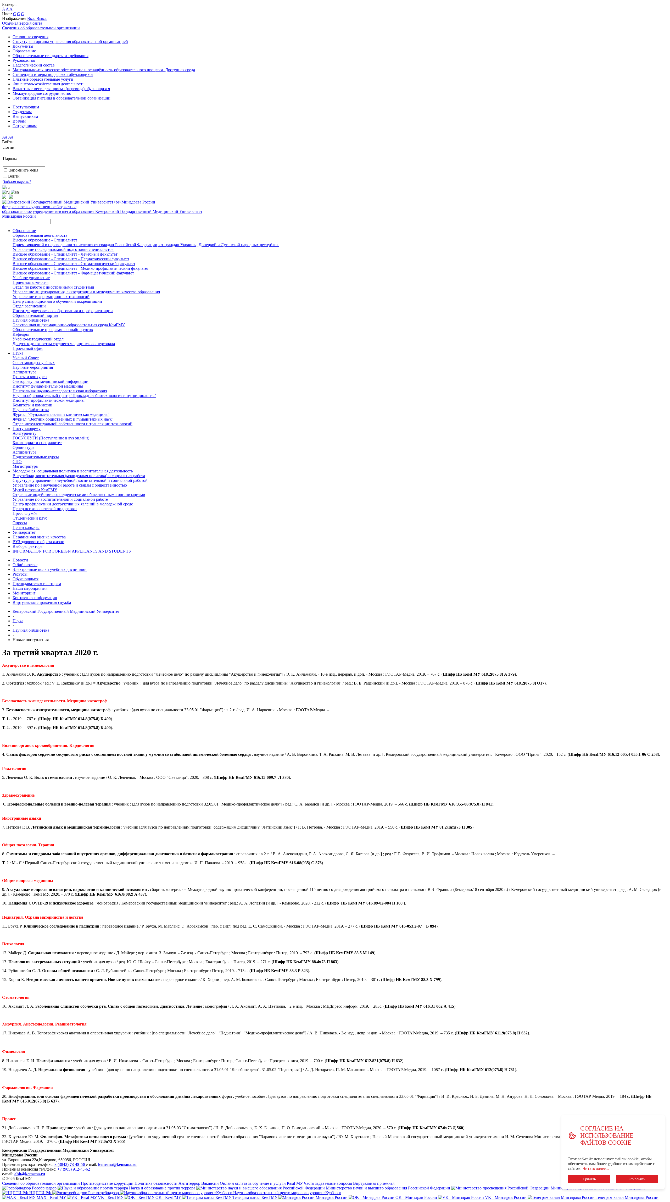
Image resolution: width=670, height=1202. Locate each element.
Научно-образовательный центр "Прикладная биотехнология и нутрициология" (84, 395)
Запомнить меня (23, 170)
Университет (24, 532)
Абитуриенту (24, 433)
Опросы (20, 523)
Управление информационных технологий (51, 296)
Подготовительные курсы (36, 457)
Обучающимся (25, 579)
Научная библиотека (31, 320)
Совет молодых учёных (34, 362)
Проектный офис (28, 348)
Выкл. (41, 18)
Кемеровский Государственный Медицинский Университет (66, 611)
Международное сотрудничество (42, 93)
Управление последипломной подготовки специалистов (63, 249)
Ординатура (23, 447)
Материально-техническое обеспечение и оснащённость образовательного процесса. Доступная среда (104, 70)
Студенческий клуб (30, 518)
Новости (20, 560)
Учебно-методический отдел (38, 339)
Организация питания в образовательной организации (61, 98)
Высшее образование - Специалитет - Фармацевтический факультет (73, 273)
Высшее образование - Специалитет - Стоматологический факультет (74, 263)
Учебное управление (31, 277)
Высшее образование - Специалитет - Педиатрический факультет (71, 259)
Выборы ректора (27, 546)
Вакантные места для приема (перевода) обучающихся (61, 88)
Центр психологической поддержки (45, 508)
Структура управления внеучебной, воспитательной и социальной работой (80, 480)
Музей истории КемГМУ (35, 490)
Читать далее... (596, 1168)
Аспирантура (24, 372)
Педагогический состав (34, 65)
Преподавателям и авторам (37, 583)
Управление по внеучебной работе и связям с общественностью (70, 485)
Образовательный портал (35, 315)
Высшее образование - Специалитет (45, 240)
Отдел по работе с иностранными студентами (53, 287)
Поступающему (27, 428)
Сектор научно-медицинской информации (50, 381)
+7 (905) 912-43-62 (73, 1169)
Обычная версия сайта (22, 23)
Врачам (19, 121)
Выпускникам (25, 116)
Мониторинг (24, 593)
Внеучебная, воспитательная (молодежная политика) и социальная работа (79, 475)
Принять (589, 1179)
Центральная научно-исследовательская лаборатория (60, 391)
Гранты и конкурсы (30, 376)
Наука (18, 353)
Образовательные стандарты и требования (50, 55)
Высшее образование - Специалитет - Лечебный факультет (65, 254)
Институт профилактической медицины (49, 400)
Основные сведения (30, 37)
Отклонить (637, 1179)
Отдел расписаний (29, 306)
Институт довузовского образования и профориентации (63, 310)
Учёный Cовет (26, 358)
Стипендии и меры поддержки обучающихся (53, 74)
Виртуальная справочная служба (42, 602)
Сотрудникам (25, 126)
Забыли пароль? (17, 182)
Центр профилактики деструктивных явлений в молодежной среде (73, 504)
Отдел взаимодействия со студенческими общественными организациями (79, 494)
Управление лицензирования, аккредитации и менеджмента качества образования (86, 292)
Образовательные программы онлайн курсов (53, 329)
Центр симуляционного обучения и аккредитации (57, 301)
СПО (17, 461)
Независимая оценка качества (39, 537)
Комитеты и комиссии (32, 405)
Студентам (22, 111)
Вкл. (31, 18)
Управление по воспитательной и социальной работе (60, 499)
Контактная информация (35, 598)
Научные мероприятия (33, 367)
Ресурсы (20, 574)
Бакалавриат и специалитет (37, 442)
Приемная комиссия (30, 282)
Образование (24, 51)
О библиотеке (25, 565)
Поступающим (26, 107)
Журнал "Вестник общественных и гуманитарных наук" (63, 419)
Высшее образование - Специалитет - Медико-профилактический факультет (81, 268)
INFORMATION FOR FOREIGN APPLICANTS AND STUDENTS (72, 551)
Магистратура (25, 466)
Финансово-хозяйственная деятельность (48, 84)
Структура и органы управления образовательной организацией (70, 41)
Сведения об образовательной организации (41, 28)
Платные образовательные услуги (43, 79)
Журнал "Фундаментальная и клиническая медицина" (61, 414)
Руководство (24, 60)
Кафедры (21, 334)
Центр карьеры (26, 527)
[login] (5, 177)
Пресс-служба (25, 513)
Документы (23, 46)
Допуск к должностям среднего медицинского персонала (64, 343)
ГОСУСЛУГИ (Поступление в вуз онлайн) (51, 438)
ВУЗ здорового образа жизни (38, 541)
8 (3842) (69, 1164)
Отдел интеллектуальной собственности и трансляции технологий (72, 424)
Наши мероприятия (30, 588)
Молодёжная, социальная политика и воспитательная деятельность (73, 471)
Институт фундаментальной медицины (48, 386)
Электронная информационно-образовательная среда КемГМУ (69, 325)
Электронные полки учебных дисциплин (50, 569)
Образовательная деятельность (40, 235)
